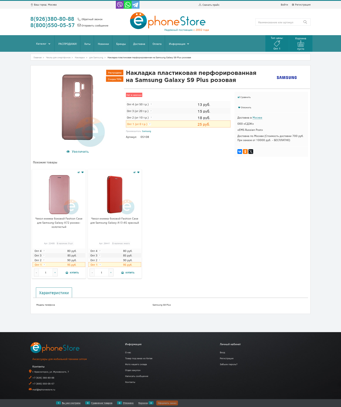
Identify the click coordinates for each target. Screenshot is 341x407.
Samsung (146, 131)
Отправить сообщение (94, 25)
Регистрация (302, 4)
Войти (284, 4)
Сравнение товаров (101, 402)
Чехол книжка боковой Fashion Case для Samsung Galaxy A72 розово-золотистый (58, 223)
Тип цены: (277, 43)
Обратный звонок (91, 19)
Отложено (128, 402)
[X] (250, 151)
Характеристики (54, 293)
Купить (74, 272)
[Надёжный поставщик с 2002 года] (60, 348)
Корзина (143, 402)
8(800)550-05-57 (52, 24)
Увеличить (80, 151)
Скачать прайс (211, 5)
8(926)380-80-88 (52, 18)
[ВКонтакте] (239, 151)
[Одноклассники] (245, 151)
